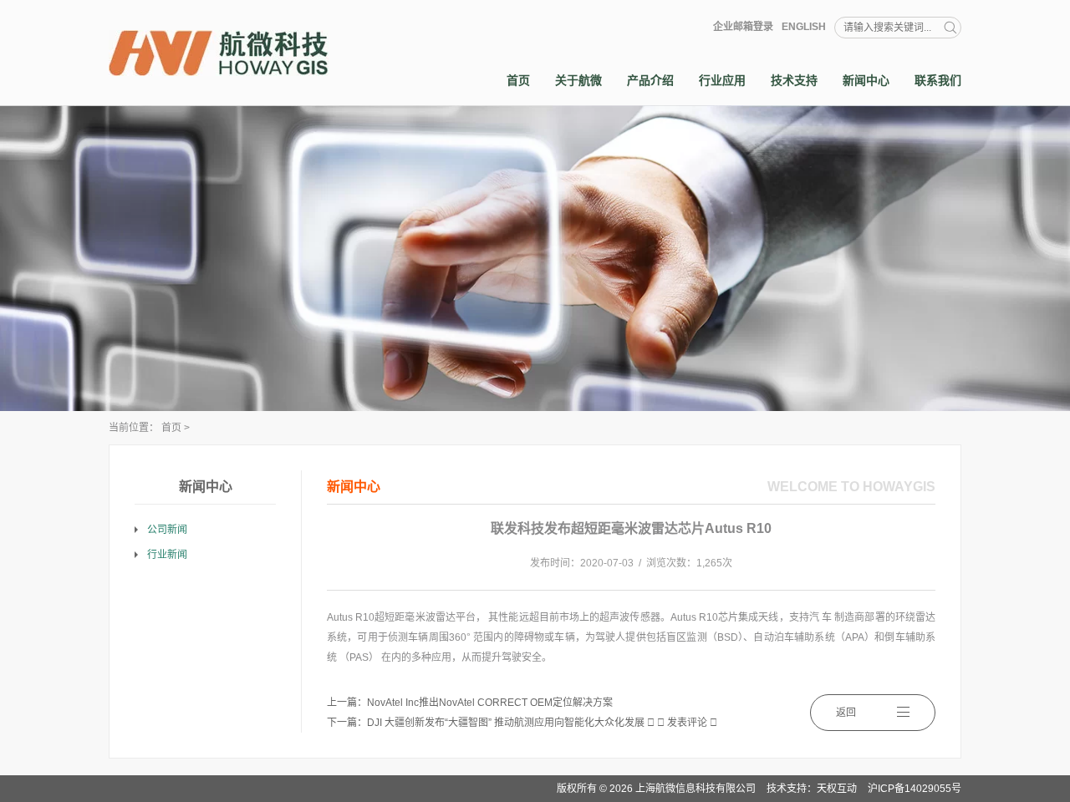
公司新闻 (167, 530)
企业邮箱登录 (743, 27)
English (804, 27)
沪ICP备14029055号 (914, 788)
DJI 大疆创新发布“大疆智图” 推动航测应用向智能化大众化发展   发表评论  (542, 722)
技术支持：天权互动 (812, 788)
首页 (171, 428)
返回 (846, 712)
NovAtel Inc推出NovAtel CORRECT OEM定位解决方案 (490, 702)
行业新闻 (167, 555)
